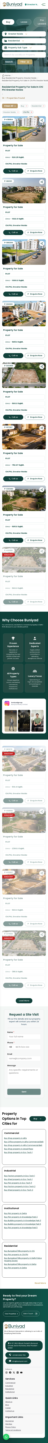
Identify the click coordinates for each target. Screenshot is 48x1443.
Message (11, 1065)
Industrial (9, 1386)
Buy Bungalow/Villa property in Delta (20, 1264)
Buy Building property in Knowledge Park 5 (22, 1224)
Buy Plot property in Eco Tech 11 (18, 1183)
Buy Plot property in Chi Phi (16, 1254)
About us (8, 1402)
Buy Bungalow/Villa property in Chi (19, 1251)
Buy (8, 22)
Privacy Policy (10, 1427)
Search (9, 61)
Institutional (10, 1392)
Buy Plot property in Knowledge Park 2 (21, 1217)
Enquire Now (36, 171)
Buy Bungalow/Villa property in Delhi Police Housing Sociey (23, 1259)
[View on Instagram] (11, 721)
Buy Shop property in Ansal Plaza (18, 1149)
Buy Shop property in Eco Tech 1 (18, 1152)
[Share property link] (41, 120)
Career (8, 1408)
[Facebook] (10, 1372)
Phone (10, 1042)
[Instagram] (6, 1372)
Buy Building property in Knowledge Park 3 (22, 1220)
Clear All (10, 106)
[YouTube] (21, 1372)
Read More (40, 1283)
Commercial (10, 1383)
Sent (24, 1091)
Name (10, 1032)
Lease (24, 22)
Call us (15, 171)
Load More (24, 1000)
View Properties (11, 1314)
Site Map (8, 1424)
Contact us (9, 1411)
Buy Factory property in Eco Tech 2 (19, 1186)
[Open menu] (43, 4)
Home (7, 75)
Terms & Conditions (13, 1430)
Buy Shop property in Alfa (15, 1138)
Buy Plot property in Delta (15, 1213)
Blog (7, 1405)
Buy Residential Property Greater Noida (19, 78)
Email (9, 1054)
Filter (23, 61)
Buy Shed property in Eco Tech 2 (18, 1190)
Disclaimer (9, 1421)
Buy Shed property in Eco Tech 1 (18, 1179)
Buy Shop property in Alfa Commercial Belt (23, 1145)
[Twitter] (14, 1372)
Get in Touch (28, 1314)
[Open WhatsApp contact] (6, 1437)
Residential (9, 1389)
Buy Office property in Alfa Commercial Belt (24, 1141)
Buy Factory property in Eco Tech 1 (19, 1176)
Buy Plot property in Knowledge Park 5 (21, 1227)
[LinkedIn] (18, 1372)
